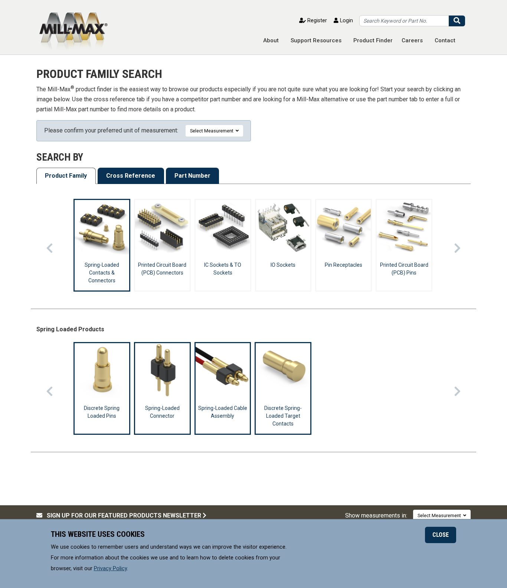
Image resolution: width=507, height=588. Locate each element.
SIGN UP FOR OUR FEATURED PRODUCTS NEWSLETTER (122, 515)
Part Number (192, 175)
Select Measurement (213, 131)
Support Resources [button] (316, 40)
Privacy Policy (110, 568)
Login (345, 20)
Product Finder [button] (373, 40)
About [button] (271, 40)
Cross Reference (130, 175)
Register (316, 20)
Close (440, 534)
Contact (445, 40)
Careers (412, 40)
